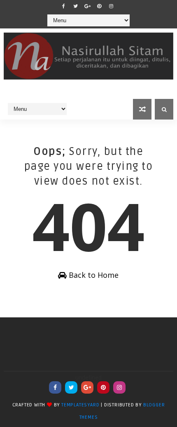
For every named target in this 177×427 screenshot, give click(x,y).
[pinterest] (99, 6)
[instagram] (111, 6)
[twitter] (75, 6)
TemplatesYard (80, 405)
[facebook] (63, 6)
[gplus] (87, 6)
